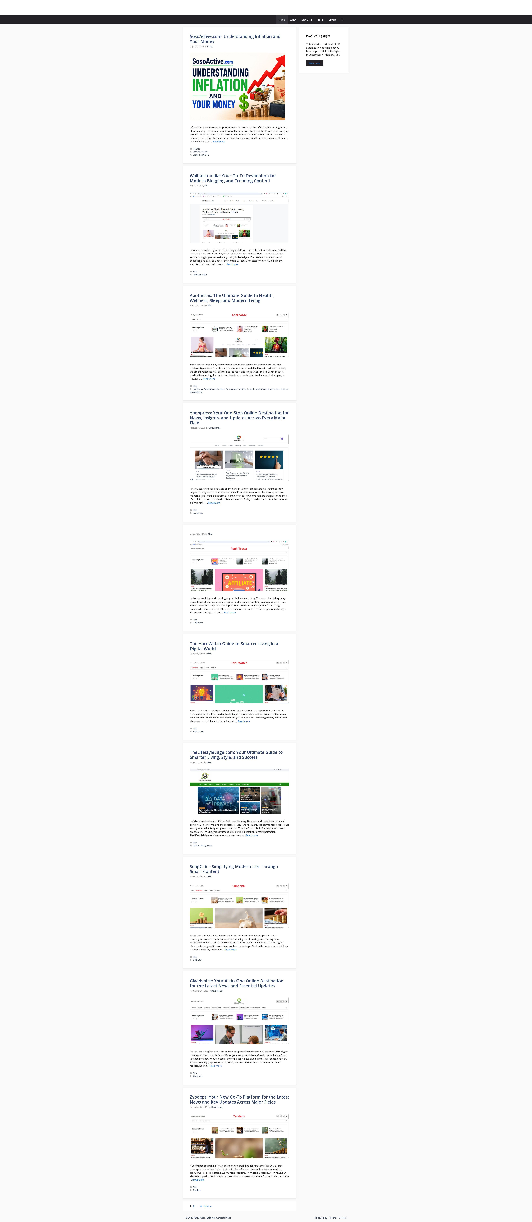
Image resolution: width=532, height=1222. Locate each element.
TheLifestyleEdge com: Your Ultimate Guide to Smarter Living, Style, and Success (236, 754)
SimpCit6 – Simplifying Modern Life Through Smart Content (234, 869)
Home (282, 19)
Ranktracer (198, 622)
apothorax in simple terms (267, 389)
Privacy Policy (320, 1217)
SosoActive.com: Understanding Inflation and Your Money (235, 39)
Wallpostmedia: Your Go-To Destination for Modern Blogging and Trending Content (233, 178)
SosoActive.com (200, 151)
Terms (333, 1217)
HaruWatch (198, 731)
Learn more (314, 63)
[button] (342, 19)
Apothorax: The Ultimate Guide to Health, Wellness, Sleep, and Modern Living (232, 298)
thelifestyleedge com (202, 845)
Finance (196, 148)
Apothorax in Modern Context (240, 389)
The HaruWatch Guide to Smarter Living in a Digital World (234, 646)
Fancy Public (199, 7)
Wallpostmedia (200, 274)
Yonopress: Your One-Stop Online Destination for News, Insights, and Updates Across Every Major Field (239, 418)
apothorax (198, 389)
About (293, 19)
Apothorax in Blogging (214, 389)
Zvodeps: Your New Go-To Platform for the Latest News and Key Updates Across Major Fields (239, 1099)
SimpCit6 (197, 960)
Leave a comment (201, 154)
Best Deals (307, 19)
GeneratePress (223, 1217)
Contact (332, 19)
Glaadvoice (198, 1076)
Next (208, 1206)
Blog (195, 271)
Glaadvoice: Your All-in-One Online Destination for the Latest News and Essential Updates (236, 983)
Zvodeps (197, 1190)
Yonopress (198, 513)
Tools (320, 19)
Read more (219, 141)
